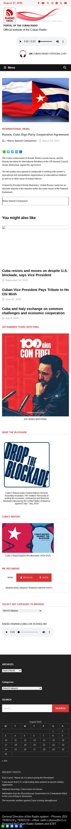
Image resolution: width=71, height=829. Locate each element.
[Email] (65, 3)
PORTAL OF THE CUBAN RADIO (20, 25)
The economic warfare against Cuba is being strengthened (29, 800)
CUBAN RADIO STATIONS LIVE (47, 54)
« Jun (4, 761)
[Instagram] (52, 3)
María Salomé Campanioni (22, 140)
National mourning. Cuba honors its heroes (22, 789)
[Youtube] (43, 3)
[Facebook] (39, 3)
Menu (11, 67)
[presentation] (9, 578)
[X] (48, 3)
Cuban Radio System (30, 823)
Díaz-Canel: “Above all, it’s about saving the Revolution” (28, 778)
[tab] (9, 578)
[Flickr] (57, 3)
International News (15, 128)
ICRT (53, 823)
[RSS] (61, 3)
